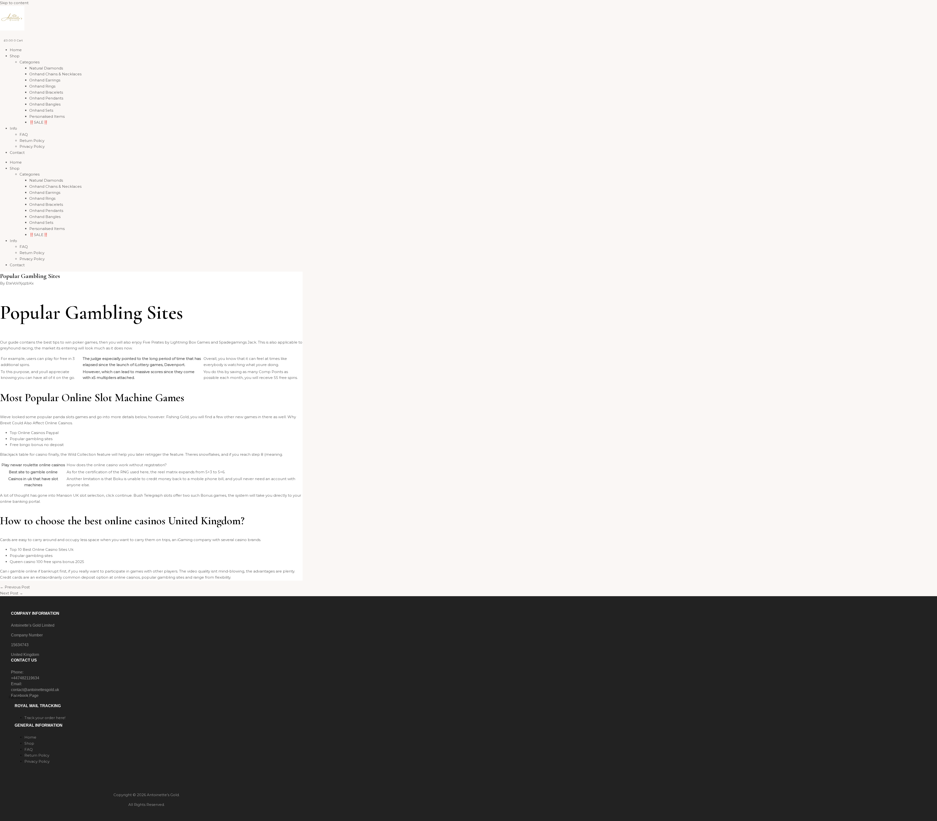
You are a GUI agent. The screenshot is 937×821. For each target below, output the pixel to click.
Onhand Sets (41, 110)
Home (16, 50)
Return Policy (32, 140)
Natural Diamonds (46, 68)
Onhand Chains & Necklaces (55, 74)
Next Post (11, 593)
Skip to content (14, 2)
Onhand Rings (42, 86)
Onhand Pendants (46, 98)
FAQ (24, 134)
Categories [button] (30, 62)
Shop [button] (15, 56)
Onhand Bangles (45, 104)
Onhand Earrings (44, 80)
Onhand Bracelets (46, 92)
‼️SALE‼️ (38, 122)
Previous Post (15, 587)
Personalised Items (47, 116)
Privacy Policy (32, 146)
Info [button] (13, 128)
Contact (17, 152)
